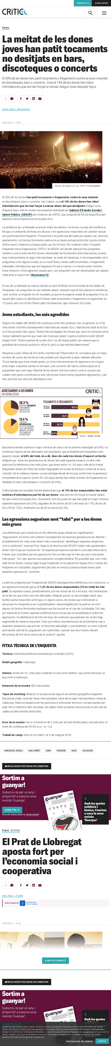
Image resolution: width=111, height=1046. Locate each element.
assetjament (34, 750)
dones (48, 750)
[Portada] (14, 12)
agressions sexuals (13, 750)
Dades (5, 27)
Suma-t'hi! (10, 810)
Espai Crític (11, 830)
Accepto (102, 1041)
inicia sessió (32, 814)
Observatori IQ (39, 275)
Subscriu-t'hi (83, 3)
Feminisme (61, 750)
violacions (87, 750)
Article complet (56, 960)
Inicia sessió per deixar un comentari (27, 766)
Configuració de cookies (79, 1041)
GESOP (74, 750)
